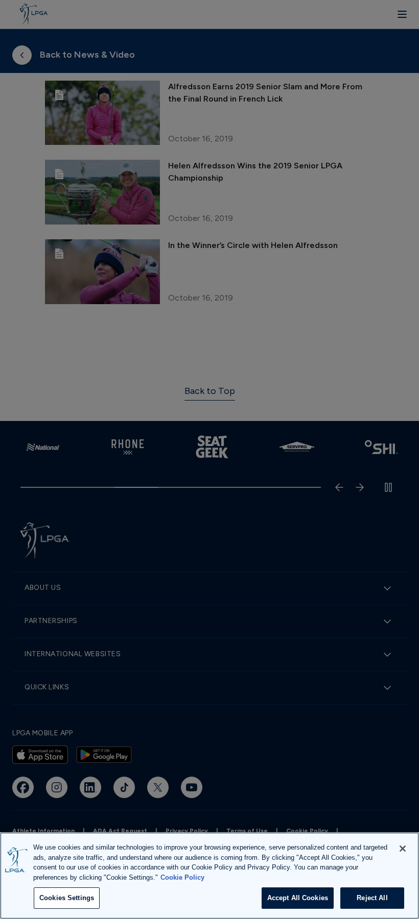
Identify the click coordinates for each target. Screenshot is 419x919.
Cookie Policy (182, 877)
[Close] (402, 848)
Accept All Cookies (297, 898)
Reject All (372, 898)
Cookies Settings (66, 898)
